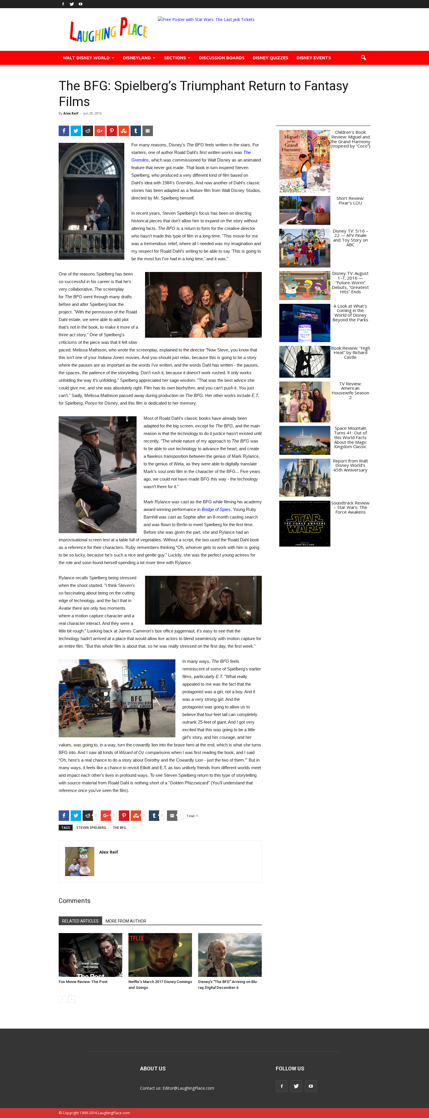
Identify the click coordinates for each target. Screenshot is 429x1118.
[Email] (147, 131)
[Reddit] (88, 131)
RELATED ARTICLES (80, 921)
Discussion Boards (222, 57)
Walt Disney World (86, 57)
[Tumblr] (135, 131)
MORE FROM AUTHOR (126, 921)
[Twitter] (71, 4)
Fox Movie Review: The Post (83, 982)
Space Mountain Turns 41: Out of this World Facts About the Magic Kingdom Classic (350, 437)
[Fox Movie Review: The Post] (90, 955)
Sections (175, 57)
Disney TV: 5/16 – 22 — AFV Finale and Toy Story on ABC (350, 237)
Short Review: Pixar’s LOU (350, 200)
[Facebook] (63, 4)
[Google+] (100, 131)
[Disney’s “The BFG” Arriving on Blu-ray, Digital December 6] (230, 955)
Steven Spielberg (91, 827)
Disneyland (137, 57)
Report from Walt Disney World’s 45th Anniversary (350, 465)
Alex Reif (71, 113)
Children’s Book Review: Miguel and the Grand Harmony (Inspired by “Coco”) (350, 139)
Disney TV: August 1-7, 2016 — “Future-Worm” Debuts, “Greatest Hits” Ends (350, 282)
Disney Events (314, 57)
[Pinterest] (112, 131)
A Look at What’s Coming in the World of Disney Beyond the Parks (350, 313)
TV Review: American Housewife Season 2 (350, 390)
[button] (363, 58)
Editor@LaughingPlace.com (188, 1088)
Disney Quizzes (270, 57)
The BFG (119, 827)
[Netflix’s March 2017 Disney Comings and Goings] (160, 955)
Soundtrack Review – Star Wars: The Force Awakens (350, 507)
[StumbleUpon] (123, 131)
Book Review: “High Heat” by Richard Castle (350, 352)
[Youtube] (80, 4)
